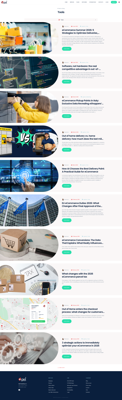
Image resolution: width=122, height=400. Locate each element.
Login (107, 2)
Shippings (50, 380)
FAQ (87, 390)
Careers (87, 387)
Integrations (92, 2)
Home (66, 2)
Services (72, 2)
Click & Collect (51, 385)
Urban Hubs (51, 387)
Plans (78, 2)
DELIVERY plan (70, 380)
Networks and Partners (72, 385)
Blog (87, 380)
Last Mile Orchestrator (53, 392)
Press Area (88, 385)
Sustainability (70, 390)
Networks (84, 2)
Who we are (88, 383)
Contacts (100, 2)
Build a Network (51, 390)
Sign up (114, 2)
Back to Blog (62, 8)
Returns (50, 383)
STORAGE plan (70, 383)
